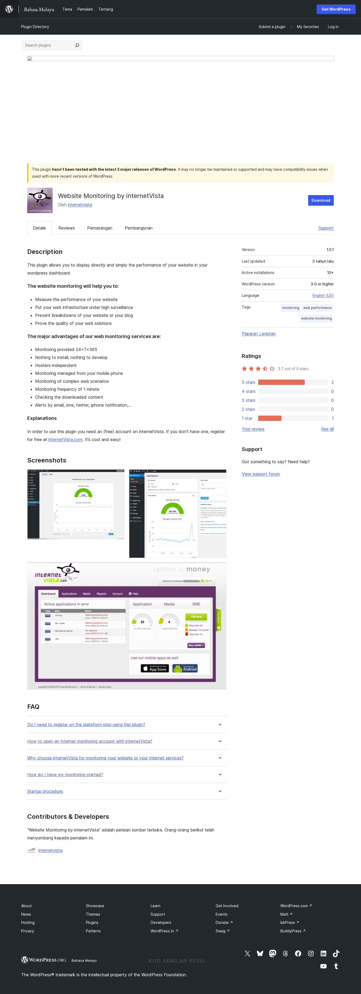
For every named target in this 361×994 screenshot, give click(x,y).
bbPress (289, 922)
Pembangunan (138, 228)
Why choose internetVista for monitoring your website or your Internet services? (105, 758)
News (26, 914)
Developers (161, 922)
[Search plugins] (77, 45)
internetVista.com (65, 439)
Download (321, 200)
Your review (253, 428)
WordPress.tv (165, 931)
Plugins (92, 922)
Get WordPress (336, 9)
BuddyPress (293, 931)
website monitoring (316, 318)
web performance (317, 308)
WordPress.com (296, 905)
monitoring (290, 308)
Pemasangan (99, 228)
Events (222, 914)
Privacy (27, 931)
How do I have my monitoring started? (65, 774)
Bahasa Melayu (84, 960)
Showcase (95, 905)
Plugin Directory (35, 26)
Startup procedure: (45, 791)
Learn (155, 905)
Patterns (93, 931)
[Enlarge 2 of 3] (219, 476)
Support (326, 228)
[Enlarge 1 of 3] (117, 476)
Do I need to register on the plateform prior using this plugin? (86, 724)
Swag (223, 931)
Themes (93, 914)
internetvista (80, 204)
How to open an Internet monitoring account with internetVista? (89, 741)
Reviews (66, 228)
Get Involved (227, 905)
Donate (224, 922)
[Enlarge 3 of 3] (219, 569)
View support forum (261, 473)
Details (39, 228)
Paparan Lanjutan (259, 333)
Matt (286, 914)
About (26, 905)
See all (327, 428)
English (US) (323, 295)
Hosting (28, 922)
